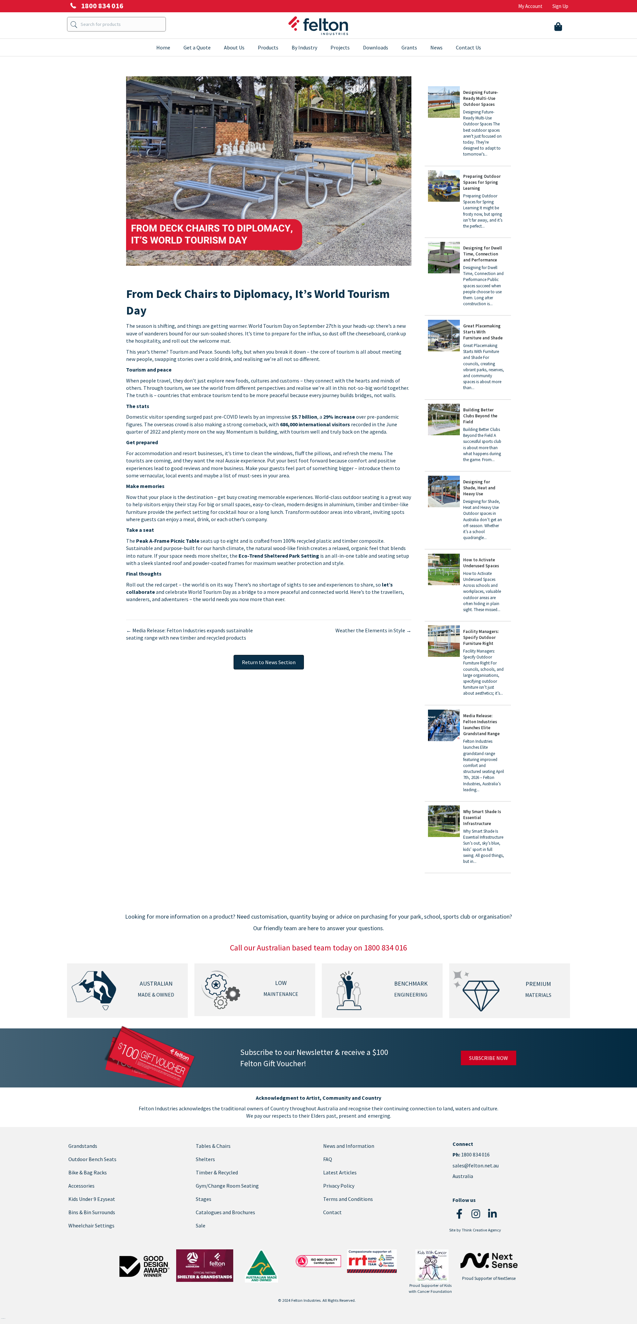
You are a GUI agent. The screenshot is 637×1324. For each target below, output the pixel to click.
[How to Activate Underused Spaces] (468, 585)
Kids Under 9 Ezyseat (91, 1199)
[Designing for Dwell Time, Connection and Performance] (468, 277)
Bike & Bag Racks (87, 1172)
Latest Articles (340, 1172)
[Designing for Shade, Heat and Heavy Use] (468, 510)
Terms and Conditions (348, 1199)
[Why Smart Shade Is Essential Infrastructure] (468, 837)
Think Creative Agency (481, 1229)
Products (268, 47)
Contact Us (468, 47)
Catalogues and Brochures (225, 1212)
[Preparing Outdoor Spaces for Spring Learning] (468, 202)
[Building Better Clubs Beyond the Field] (468, 435)
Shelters (205, 1159)
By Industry (304, 47)
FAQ (327, 1159)
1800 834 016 (475, 1154)
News (436, 47)
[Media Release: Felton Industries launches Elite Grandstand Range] (468, 753)
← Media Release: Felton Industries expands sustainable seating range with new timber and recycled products (189, 634)
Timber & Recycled (217, 1172)
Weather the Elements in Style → (373, 630)
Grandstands (82, 1146)
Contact (332, 1212)
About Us (234, 47)
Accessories (81, 1185)
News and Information (348, 1146)
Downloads (375, 47)
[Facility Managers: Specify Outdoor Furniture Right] (468, 663)
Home (163, 47)
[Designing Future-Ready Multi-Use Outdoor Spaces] (468, 124)
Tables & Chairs (213, 1146)
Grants (409, 47)
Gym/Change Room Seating (227, 1185)
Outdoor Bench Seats (92, 1159)
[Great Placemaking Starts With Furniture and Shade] (468, 357)
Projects (340, 47)
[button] (459, 1213)
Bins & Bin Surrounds (91, 1212)
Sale (200, 1225)
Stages (203, 1199)
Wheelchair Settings (91, 1225)
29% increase (339, 416)
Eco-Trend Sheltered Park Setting (279, 555)
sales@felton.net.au (476, 1165)
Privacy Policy (338, 1185)
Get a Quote (197, 47)
